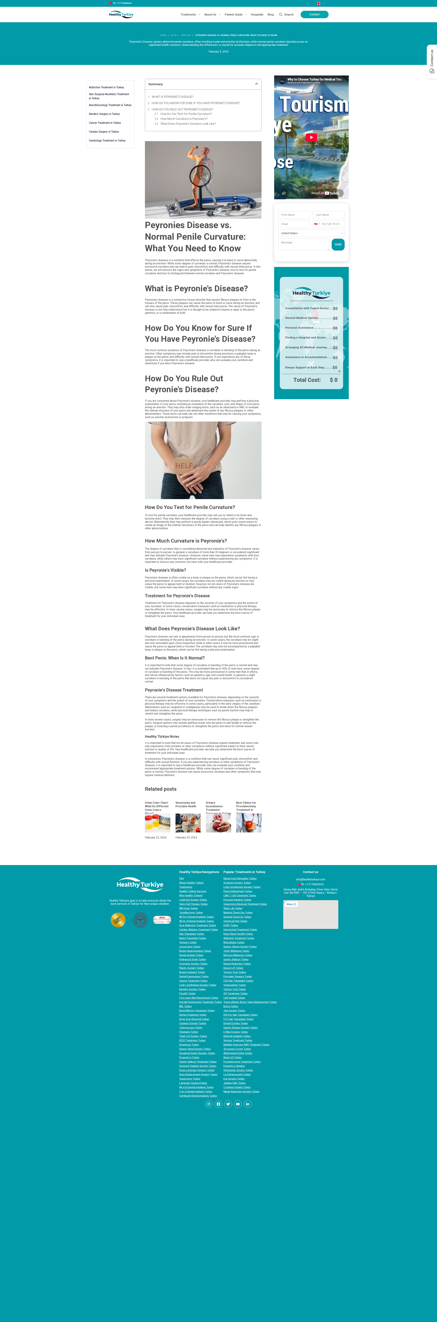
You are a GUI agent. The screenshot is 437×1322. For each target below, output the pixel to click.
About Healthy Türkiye (191, 882)
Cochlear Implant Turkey (237, 1087)
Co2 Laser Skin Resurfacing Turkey (198, 997)
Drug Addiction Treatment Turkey (197, 925)
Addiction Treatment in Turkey (106, 87)
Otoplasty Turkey (188, 1031)
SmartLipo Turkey (189, 1044)
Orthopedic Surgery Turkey (238, 1070)
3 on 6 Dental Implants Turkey (195, 1091)
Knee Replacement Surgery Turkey (198, 1074)
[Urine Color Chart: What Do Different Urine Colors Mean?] (157, 823)
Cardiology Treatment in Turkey (107, 140)
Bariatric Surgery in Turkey (104, 114)
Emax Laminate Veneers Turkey (197, 1070)
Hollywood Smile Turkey (192, 959)
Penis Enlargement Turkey (237, 891)
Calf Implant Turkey (234, 997)
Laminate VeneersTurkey (193, 1083)
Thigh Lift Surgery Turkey (193, 1036)
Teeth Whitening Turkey (236, 950)
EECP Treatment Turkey (192, 1040)
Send (338, 244)
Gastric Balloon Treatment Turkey (198, 1061)
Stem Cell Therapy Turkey (193, 904)
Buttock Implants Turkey (237, 1036)
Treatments (188, 14)
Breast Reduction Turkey (237, 963)
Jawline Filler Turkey (234, 1083)
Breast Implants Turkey (192, 972)
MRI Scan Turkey (188, 908)
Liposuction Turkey (189, 946)
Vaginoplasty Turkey (234, 985)
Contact (315, 14)
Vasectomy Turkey (189, 1078)
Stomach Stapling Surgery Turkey (197, 1066)
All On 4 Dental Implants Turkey (196, 921)
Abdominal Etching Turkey (237, 1053)
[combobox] (317, 224)
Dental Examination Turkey (194, 976)
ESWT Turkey (230, 925)
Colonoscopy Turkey (190, 1027)
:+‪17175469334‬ (124, 3)
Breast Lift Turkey (233, 968)
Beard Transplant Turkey (192, 938)
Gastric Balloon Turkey (236, 959)
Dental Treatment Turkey (193, 1014)
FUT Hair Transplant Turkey (238, 1019)
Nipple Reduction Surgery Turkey (241, 1091)
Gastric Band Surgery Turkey (195, 1048)
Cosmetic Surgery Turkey (193, 963)
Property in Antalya (234, 1066)
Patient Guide (234, 14)
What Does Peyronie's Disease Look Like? (188, 123)
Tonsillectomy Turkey (191, 912)
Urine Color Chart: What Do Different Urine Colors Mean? (156, 808)
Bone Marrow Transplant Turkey (197, 1010)
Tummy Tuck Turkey (234, 972)
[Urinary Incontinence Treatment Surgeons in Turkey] (218, 823)
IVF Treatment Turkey (235, 993)
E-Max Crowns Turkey (235, 1031)
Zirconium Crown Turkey (237, 1048)
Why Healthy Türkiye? (191, 895)
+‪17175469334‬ (314, 884)
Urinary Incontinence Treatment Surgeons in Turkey (218, 808)
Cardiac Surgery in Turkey (104, 131)
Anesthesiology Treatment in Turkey (110, 105)
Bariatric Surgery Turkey (192, 989)
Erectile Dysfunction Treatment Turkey (200, 1002)
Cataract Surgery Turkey (192, 1023)
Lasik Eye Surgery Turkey (193, 899)
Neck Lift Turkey (232, 1057)
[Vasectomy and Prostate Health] (188, 823)
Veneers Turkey (188, 942)
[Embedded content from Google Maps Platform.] (310, 914)
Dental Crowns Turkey (235, 1023)
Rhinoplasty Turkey (233, 942)
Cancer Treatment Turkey (193, 980)
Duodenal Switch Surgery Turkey (197, 1053)
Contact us (432, 58)
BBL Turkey (185, 1006)
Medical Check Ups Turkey (238, 912)
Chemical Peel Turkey (235, 921)
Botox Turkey (230, 1006)
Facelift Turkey (187, 993)
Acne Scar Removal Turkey (194, 1019)
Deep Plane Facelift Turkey (238, 933)
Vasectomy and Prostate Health (185, 804)
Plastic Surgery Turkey (191, 968)
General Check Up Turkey (237, 916)
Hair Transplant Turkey (191, 933)
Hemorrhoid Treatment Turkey (240, 929)
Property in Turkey (189, 1057)
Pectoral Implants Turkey (237, 899)
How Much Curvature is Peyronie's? (184, 119)
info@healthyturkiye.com (310, 879)
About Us (210, 14)
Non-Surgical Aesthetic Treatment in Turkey (109, 96)
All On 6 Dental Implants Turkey (196, 916)
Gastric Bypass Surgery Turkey (240, 1027)
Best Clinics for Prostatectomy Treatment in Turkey (246, 808)
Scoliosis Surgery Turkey (237, 882)
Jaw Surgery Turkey (234, 1010)
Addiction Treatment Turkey (238, 938)
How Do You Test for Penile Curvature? (186, 114)
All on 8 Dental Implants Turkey (196, 1087)
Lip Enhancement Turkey (237, 1074)
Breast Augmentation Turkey (195, 950)
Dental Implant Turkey (191, 955)
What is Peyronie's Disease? (173, 97)
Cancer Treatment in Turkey (105, 122)
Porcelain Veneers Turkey (237, 976)
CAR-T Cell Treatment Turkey (239, 895)
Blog (271, 14)
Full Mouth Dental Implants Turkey (198, 1095)
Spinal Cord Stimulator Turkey (240, 878)
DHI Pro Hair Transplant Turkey (240, 1014)
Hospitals (257, 14)
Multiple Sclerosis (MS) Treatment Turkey (246, 1044)
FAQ (181, 878)
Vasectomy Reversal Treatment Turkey (245, 904)
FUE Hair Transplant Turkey (238, 980)
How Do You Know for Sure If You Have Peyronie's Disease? (196, 103)
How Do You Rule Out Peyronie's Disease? (182, 109)
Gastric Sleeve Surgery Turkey (240, 946)
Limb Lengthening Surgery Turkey (197, 985)
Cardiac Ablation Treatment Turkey (198, 929)
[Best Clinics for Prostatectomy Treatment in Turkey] (249, 823)
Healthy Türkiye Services (192, 891)
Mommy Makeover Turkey (237, 955)
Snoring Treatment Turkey (237, 1040)
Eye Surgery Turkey (234, 1078)
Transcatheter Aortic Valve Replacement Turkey (250, 1002)
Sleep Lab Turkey (232, 908)
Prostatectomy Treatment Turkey (242, 1061)
